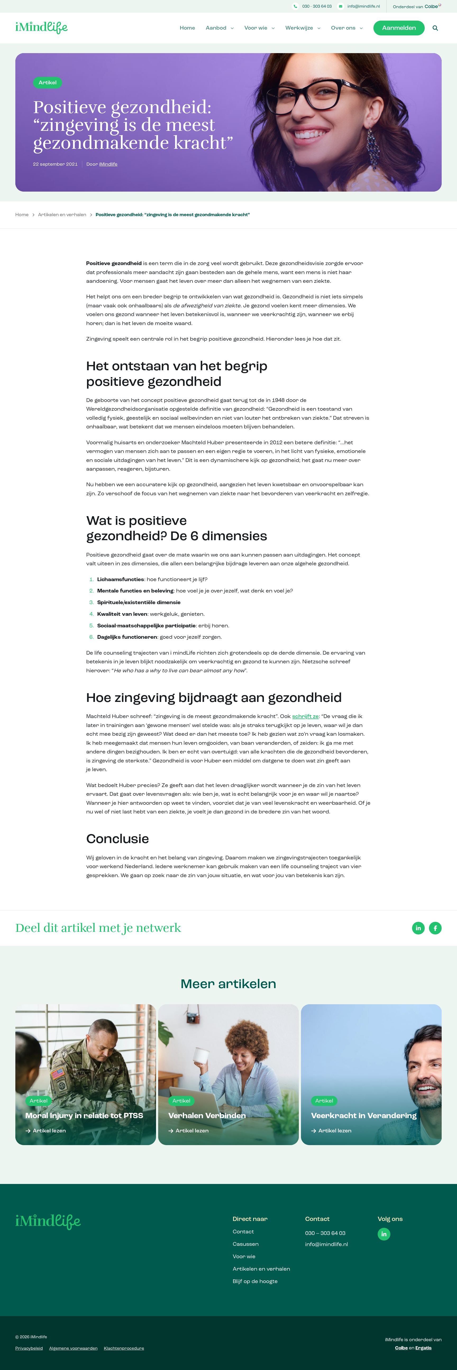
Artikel (48, 82)
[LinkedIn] (384, 1234)
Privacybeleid (29, 1348)
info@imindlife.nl (364, 6)
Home (187, 28)
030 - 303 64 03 (317, 6)
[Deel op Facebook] (435, 928)
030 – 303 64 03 (325, 1233)
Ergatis (423, 1348)
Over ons (343, 28)
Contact (243, 1231)
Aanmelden (399, 28)
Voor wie (255, 28)
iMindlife (108, 164)
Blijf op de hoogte (255, 1281)
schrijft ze (305, 716)
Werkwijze (299, 28)
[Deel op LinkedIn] (418, 928)
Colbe (401, 1348)
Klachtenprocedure (124, 1348)
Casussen (246, 1244)
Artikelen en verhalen (62, 214)
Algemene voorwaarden (73, 1348)
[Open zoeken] (435, 28)
